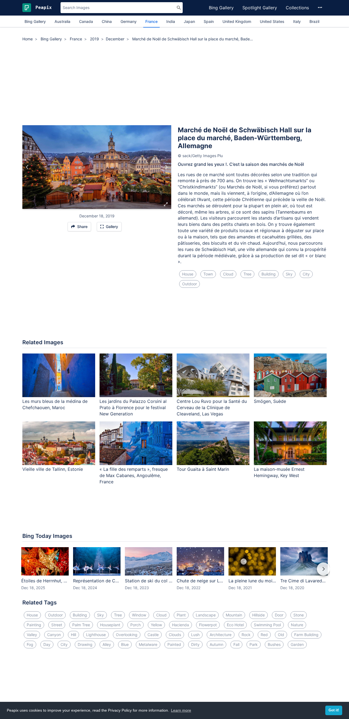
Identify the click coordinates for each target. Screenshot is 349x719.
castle (153, 634)
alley (107, 644)
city (306, 274)
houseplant (110, 624)
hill (73, 634)
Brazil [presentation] (314, 21)
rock (246, 634)
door (279, 615)
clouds (175, 634)
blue (125, 644)
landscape (206, 615)
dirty (195, 644)
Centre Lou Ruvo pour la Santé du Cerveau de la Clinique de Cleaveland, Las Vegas (212, 408)
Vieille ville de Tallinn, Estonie (52, 469)
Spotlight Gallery (259, 7)
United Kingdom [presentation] (236, 21)
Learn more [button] (181, 710)
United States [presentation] (272, 21)
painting (34, 624)
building (268, 274)
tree (247, 274)
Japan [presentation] (189, 21)
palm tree (81, 624)
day (46, 644)
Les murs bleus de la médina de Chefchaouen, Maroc (55, 404)
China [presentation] (107, 21)
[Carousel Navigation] (174, 573)
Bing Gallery (221, 7)
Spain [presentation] (209, 21)
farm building (306, 634)
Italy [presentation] (297, 21)
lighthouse (96, 634)
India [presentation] (170, 21)
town (208, 274)
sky (289, 274)
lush (195, 634)
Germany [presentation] (129, 21)
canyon (54, 634)
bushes (274, 644)
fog (30, 644)
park (253, 644)
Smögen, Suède (270, 401)
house (187, 274)
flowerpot (208, 624)
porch (135, 624)
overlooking (126, 634)
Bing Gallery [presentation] (35, 21)
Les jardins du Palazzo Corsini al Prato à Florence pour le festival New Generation (133, 408)
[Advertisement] (174, 84)
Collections (297, 7)
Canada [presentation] (86, 21)
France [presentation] (151, 21)
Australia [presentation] (62, 21)
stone (298, 615)
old (281, 634)
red (264, 634)
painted (174, 644)
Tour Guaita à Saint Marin (203, 469)
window (139, 615)
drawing (85, 644)
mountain (234, 615)
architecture (220, 634)
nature (297, 624)
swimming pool (267, 624)
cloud (228, 274)
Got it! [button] (334, 710)
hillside (258, 615)
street (56, 624)
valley (32, 634)
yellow (156, 624)
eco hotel (235, 624)
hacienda (180, 624)
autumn (216, 644)
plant (181, 615)
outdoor (189, 283)
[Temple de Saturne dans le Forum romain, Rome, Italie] (27, 167)
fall (236, 644)
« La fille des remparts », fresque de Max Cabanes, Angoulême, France (134, 475)
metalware (148, 644)
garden (297, 644)
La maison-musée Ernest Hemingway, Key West (279, 472)
